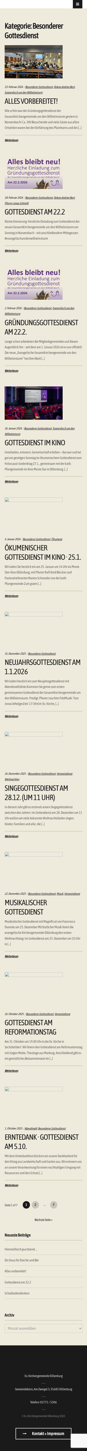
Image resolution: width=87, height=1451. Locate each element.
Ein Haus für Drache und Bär (22, 1260)
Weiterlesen (11, 140)
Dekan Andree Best (64, 87)
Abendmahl (31, 1128)
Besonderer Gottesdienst (39, 87)
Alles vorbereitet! (31, 101)
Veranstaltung (64, 773)
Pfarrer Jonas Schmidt (17, 203)
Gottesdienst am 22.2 (35, 211)
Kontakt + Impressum (48, 1433)
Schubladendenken (17, 1293)
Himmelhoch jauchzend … (21, 1249)
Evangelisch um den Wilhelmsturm (23, 92)
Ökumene (56, 539)
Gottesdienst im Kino (35, 442)
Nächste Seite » (43, 1220)
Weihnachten (12, 779)
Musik (60, 893)
